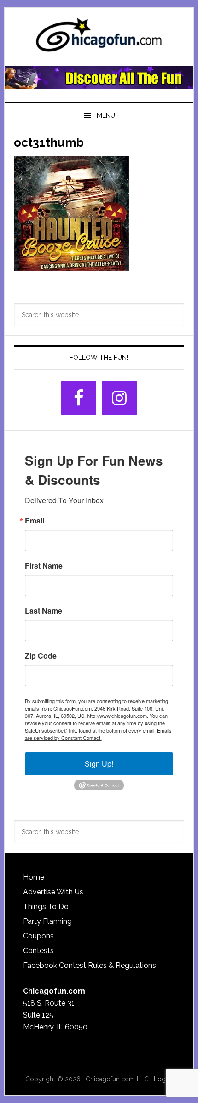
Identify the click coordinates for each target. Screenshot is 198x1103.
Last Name (43, 610)
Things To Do (46, 906)
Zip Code (41, 656)
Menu (106, 115)
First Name (44, 565)
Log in (163, 1079)
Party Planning (47, 921)
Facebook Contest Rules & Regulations (89, 965)
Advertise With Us (53, 891)
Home (33, 877)
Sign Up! (99, 763)
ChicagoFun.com (99, 37)
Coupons (38, 936)
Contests (38, 950)
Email (34, 520)
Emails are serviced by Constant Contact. (98, 734)
